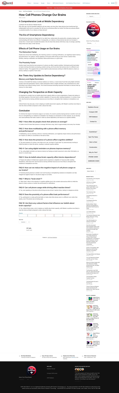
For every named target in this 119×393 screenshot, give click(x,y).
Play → (97, 64)
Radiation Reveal (93, 107)
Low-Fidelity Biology (91, 211)
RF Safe (29, 228)
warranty (73, 357)
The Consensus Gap (90, 192)
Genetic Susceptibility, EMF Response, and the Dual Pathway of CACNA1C (92, 249)
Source (21, 213)
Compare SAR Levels (52, 373)
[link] (93, 62)
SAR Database (93, 116)
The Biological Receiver (91, 200)
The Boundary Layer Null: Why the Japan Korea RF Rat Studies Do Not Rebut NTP (92, 272)
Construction (93, 147)
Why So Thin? (93, 152)
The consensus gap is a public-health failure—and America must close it (92, 187)
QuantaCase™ (93, 132)
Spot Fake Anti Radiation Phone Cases (63, 7)
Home (20, 11)
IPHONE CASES (93, 157)
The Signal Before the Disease (93, 254)
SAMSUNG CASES (93, 161)
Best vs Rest (93, 142)
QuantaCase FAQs (90, 22)
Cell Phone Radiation (27, 11)
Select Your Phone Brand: (92, 41)
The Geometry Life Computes (93, 178)
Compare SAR (93, 112)
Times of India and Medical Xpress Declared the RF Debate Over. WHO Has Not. (92, 288)
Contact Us (93, 121)
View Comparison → (90, 303)
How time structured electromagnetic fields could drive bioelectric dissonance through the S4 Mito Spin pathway (92, 227)
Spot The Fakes (93, 137)
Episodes (89, 62)
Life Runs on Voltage (91, 182)
